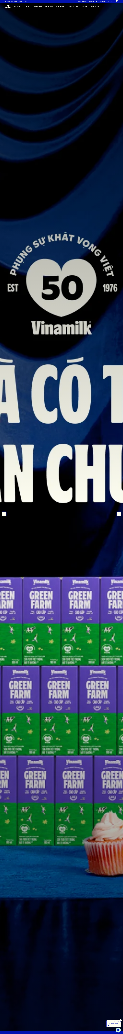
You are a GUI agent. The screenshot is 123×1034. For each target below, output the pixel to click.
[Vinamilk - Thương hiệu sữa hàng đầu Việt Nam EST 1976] (8, 6)
